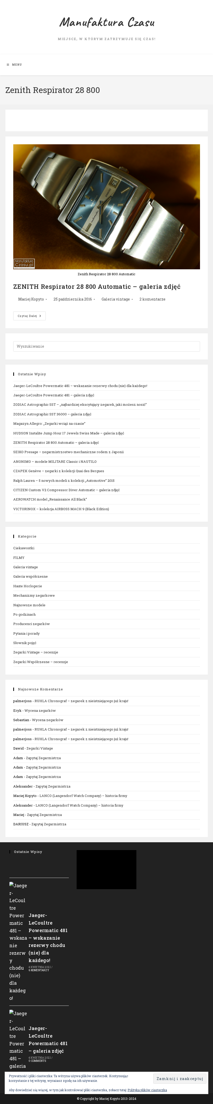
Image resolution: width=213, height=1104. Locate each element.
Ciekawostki (23, 548)
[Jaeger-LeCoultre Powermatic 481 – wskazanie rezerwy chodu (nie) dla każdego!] (18, 942)
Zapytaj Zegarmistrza (43, 758)
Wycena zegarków (40, 710)
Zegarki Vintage (39, 748)
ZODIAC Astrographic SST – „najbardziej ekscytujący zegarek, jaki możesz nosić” (80, 404)
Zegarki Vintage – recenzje (35, 652)
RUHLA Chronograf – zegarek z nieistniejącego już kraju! (81, 700)
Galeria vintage (116, 299)
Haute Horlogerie (27, 586)
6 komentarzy (39, 970)
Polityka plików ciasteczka (147, 1090)
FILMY (18, 557)
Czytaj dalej (32, 316)
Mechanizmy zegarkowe (34, 595)
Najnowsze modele (29, 605)
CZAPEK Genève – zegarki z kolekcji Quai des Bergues (58, 471)
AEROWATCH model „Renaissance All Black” (50, 499)
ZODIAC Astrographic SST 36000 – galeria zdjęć (52, 414)
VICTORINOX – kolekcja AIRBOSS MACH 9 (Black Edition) (61, 509)
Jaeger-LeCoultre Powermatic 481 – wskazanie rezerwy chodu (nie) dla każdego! (80, 385)
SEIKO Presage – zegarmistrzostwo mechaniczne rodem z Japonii (68, 452)
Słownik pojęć (24, 642)
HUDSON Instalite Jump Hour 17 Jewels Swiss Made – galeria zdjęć (68, 433)
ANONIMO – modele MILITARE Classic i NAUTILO (55, 461)
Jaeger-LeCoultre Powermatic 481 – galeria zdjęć (53, 395)
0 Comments (37, 1061)
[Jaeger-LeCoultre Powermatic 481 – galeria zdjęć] (18, 1043)
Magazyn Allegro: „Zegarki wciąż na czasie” (49, 423)
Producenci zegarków (31, 623)
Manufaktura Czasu (106, 22)
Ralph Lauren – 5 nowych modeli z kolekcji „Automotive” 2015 (64, 480)
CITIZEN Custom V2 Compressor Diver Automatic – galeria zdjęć (66, 490)
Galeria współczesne (30, 576)
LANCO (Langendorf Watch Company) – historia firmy (83, 795)
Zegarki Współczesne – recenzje (40, 661)
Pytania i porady (26, 633)
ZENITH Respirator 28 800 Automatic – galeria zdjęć (97, 286)
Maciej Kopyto (31, 299)
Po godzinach (24, 614)
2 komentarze (152, 299)
